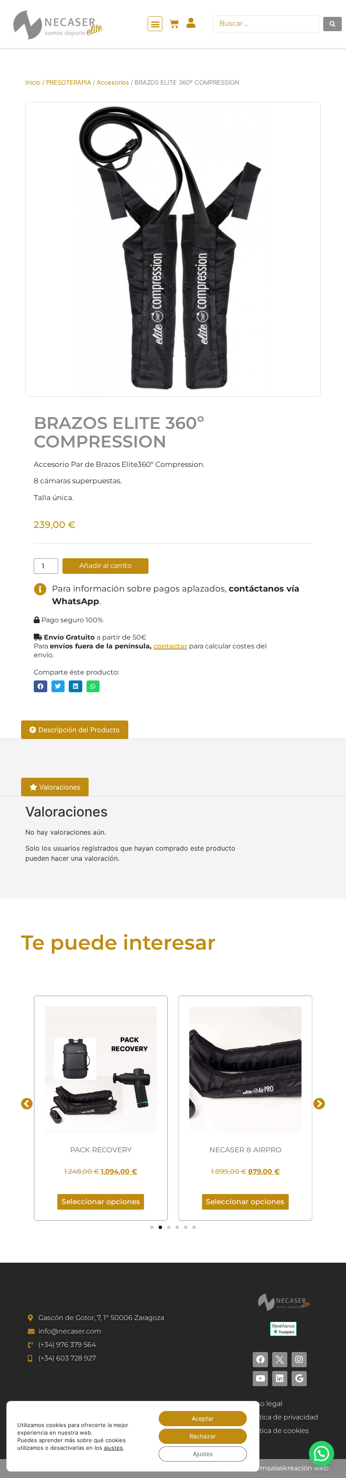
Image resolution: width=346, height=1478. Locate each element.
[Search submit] (332, 24)
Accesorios (113, 82)
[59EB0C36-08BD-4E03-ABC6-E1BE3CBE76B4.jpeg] (173, 249)
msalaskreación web (294, 1468)
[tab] (74, 729)
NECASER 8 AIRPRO (245, 1150)
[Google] (299, 1378)
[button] (155, 23)
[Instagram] (299, 1359)
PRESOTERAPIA (68, 82)
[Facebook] (260, 1359)
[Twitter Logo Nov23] (279, 1359)
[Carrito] (174, 23)
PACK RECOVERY (101, 1150)
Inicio (33, 82)
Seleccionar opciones (101, 1201)
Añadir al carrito (105, 566)
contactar (170, 646)
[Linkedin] (279, 1378)
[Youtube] (260, 1378)
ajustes (113, 1447)
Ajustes (203, 1453)
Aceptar (203, 1418)
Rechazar (202, 1436)
